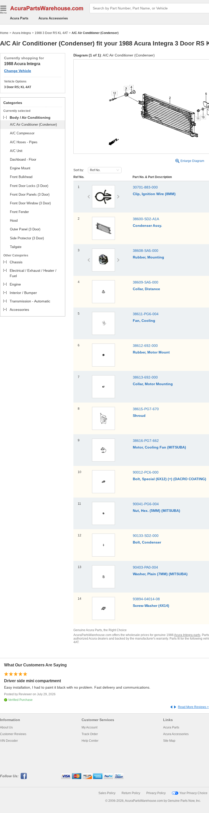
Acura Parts (19, 18)
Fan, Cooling (144, 321)
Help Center (90, 741)
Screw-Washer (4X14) (151, 606)
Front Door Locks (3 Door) (29, 186)
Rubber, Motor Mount (151, 352)
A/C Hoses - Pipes (23, 142)
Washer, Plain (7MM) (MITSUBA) (160, 574)
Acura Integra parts (187, 635)
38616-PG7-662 (146, 441)
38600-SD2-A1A (146, 219)
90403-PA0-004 (145, 567)
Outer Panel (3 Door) (25, 229)
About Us (6, 727)
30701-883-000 (145, 187)
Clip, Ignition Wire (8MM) (154, 194)
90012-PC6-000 (146, 472)
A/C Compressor (22, 133)
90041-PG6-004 (146, 504)
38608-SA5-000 (145, 251)
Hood (14, 220)
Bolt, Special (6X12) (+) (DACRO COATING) (169, 479)
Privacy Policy (156, 793)
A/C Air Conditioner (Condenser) (33, 124)
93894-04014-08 (146, 599)
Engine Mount (20, 168)
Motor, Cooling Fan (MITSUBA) (159, 447)
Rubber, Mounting (148, 257)
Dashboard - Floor (23, 159)
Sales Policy (106, 793)
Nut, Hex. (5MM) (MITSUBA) (156, 511)
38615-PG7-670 (146, 409)
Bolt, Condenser (147, 542)
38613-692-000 (145, 377)
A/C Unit (16, 151)
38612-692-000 (145, 346)
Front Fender (19, 212)
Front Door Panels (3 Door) (29, 194)
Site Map (169, 741)
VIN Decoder (9, 741)
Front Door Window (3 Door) (30, 203)
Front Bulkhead (21, 177)
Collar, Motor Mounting (153, 384)
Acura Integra (21, 33)
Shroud (139, 416)
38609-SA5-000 (145, 282)
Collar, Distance (146, 289)
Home (4, 33)
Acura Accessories (53, 18)
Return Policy (131, 793)
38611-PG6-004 (146, 314)
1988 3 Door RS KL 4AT (51, 33)
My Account (89, 727)
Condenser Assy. (147, 225)
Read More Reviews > (193, 707)
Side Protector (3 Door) (27, 238)
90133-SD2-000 (146, 536)
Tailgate (15, 247)
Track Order (90, 734)
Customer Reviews (13, 734)
